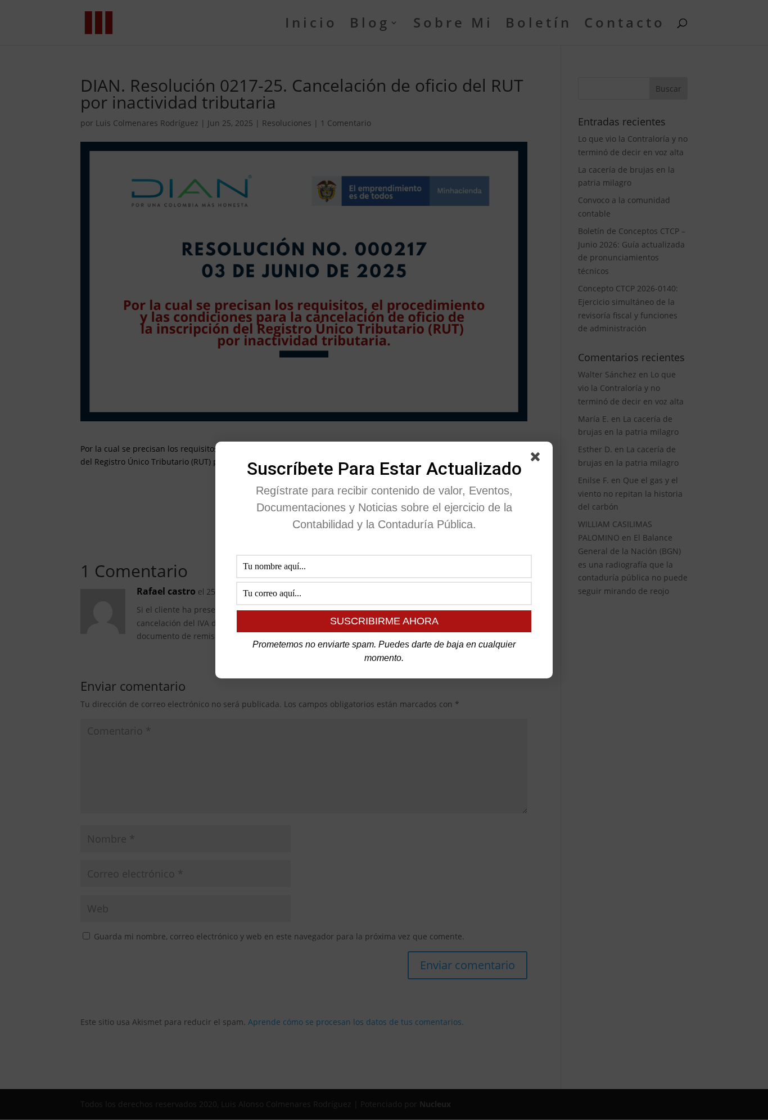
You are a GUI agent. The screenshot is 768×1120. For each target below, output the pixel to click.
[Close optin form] (537, 459)
